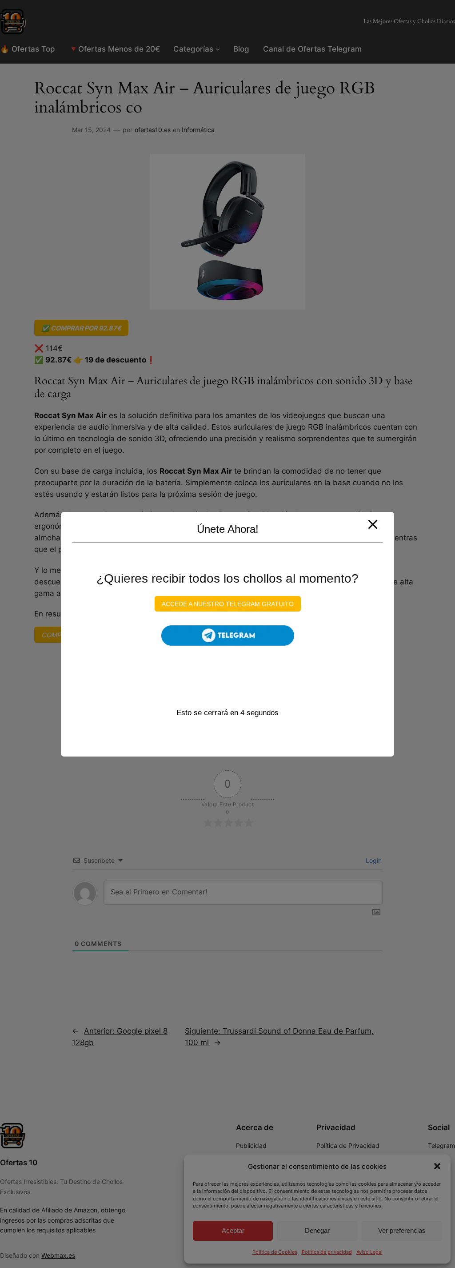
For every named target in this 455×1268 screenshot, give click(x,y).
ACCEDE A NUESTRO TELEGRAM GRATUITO (228, 604)
